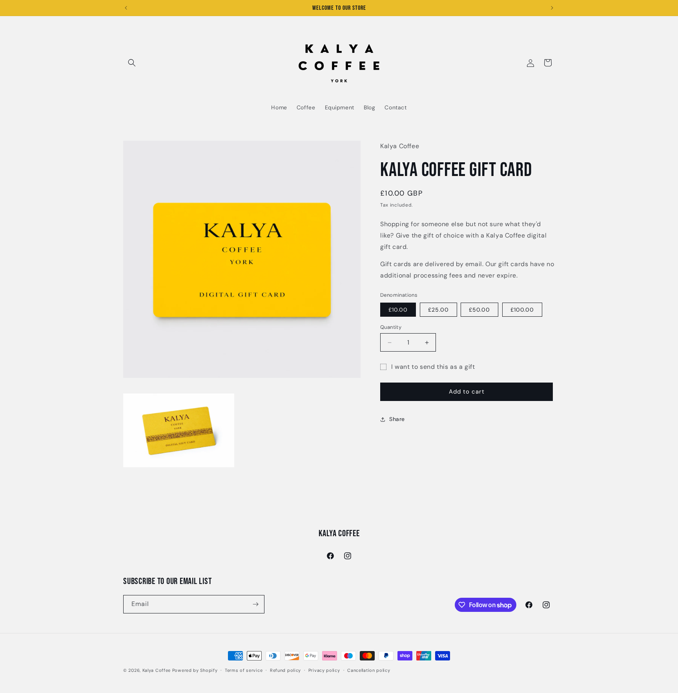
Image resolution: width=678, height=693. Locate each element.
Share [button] (397, 419)
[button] (131, 62)
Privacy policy (324, 670)
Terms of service (243, 670)
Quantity (390, 327)
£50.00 (479, 309)
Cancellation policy (368, 670)
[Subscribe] (255, 604)
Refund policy (285, 670)
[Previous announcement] (126, 7)
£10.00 (398, 309)
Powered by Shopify (195, 670)
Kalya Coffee (156, 670)
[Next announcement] (552, 7)
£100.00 (522, 309)
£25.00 (438, 309)
